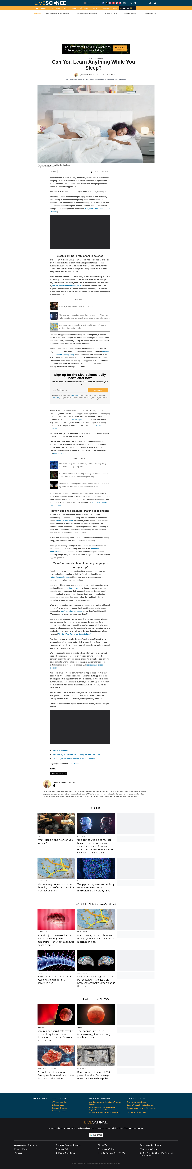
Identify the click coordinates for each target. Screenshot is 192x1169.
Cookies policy (63, 1149)
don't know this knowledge (71, 611)
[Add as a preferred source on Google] (96, 1135)
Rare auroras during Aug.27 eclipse (57, 13)
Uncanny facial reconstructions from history (104, 1113)
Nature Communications (59, 577)
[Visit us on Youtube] (113, 3)
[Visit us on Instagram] (110, 3)
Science (74, 8)
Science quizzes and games (137, 1102)
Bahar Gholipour (87, 75)
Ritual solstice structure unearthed (87, 13)
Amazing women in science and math (102, 1107)
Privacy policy (21, 1149)
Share (55, 171)
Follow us (95, 171)
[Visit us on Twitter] (107, 3)
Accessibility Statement (26, 1145)
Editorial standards (65, 1153)
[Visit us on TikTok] (120, 3)
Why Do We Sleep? (60, 751)
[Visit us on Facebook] (103, 3)
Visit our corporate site (134, 1128)
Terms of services (75, 395)
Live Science (74, 764)
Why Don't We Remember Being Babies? (74, 634)
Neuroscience (99, 58)
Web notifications (148, 1149)
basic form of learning (61, 453)
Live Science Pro (150, 13)
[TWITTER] (54, 785)
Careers (18, 1153)
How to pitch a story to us (111, 1153)
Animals (44, 8)
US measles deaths (111, 13)
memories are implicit (74, 419)
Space (95, 8)
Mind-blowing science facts (136, 1113)
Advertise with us (107, 1149)
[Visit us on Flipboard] (117, 3)
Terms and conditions (150, 1145)
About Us (102, 1145)
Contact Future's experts (68, 1145)
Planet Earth (85, 8)
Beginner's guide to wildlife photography (141, 1105)
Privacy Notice (56, 397)
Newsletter (106, 171)
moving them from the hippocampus (66, 286)
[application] (80, 232)
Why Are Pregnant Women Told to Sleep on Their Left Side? (76, 754)
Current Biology (75, 588)
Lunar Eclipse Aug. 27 (131, 13)
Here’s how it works (120, 79)
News (116, 75)
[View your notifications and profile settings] (150, 3)
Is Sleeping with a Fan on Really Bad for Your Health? (73, 758)
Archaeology (55, 8)
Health (65, 8)
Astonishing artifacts (59, 1111)
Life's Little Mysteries (58, 773)
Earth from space (58, 1105)
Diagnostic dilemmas (59, 1108)
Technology (104, 8)
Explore (115, 8)
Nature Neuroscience (64, 521)
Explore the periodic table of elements (102, 1110)
